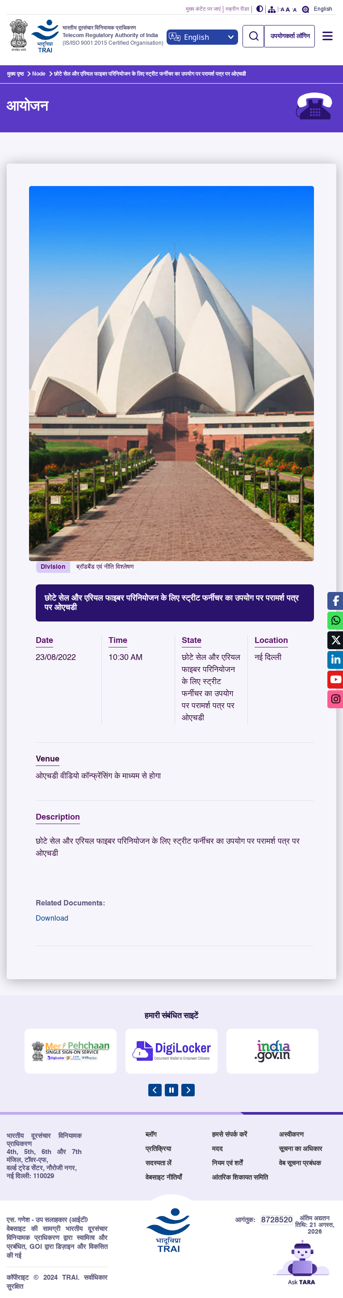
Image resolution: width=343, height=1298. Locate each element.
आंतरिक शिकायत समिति (240, 1177)
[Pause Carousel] (171, 1090)
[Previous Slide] (155, 1090)
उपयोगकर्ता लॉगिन (290, 36)
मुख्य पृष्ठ (15, 74)
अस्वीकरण (291, 1134)
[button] (260, 9)
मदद (217, 1149)
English (323, 9)
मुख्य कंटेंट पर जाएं (203, 9)
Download (52, 918)
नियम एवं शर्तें (227, 1163)
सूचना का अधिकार (300, 1149)
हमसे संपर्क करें (229, 1134)
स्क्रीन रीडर (237, 9)
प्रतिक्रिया (158, 1149)
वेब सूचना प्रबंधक (300, 1163)
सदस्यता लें (159, 1163)
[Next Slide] (188, 1090)
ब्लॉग (151, 1134)
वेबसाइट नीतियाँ (164, 1177)
